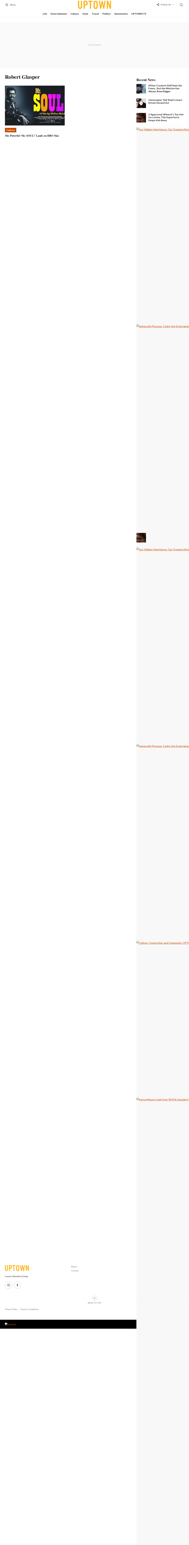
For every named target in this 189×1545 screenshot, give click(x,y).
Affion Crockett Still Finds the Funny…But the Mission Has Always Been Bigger (165, 88)
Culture (75, 13)
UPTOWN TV (138, 13)
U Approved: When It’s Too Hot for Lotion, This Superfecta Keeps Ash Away (166, 117)
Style (85, 13)
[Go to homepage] (17, 1268)
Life (45, 13)
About (74, 1266)
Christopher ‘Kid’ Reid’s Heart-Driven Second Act (165, 101)
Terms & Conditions (29, 1309)
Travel (95, 13)
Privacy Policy (11, 1309)
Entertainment (59, 13)
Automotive (121, 13)
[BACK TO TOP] (94, 1298)
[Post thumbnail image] (35, 105)
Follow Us (166, 4)
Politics (106, 13)
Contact (75, 1270)
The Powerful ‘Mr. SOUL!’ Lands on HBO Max (32, 136)
